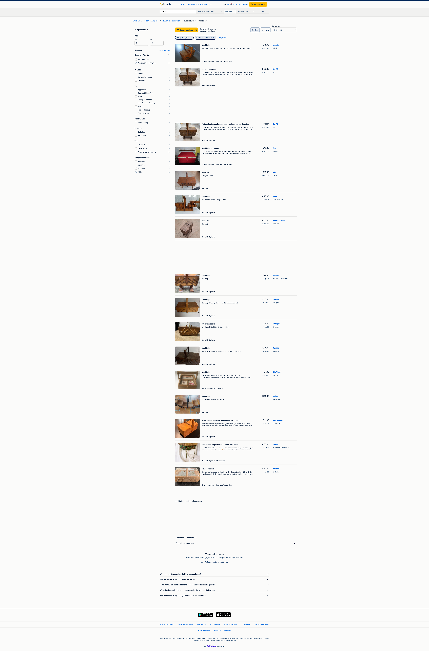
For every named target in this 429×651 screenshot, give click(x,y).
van (136, 39)
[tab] (255, 30)
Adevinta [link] (217, 631)
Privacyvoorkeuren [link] (262, 624)
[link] (168, 4)
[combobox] (178, 12)
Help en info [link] (182, 4)
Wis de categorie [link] (164, 50)
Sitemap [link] (227, 631)
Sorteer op (276, 26)
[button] (235, 4)
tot (151, 39)
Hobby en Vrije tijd (183, 37)
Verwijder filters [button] (223, 37)
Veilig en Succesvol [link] (185, 624)
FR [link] (268, 4)
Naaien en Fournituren (204, 37)
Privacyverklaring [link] (230, 624)
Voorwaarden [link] (192, 4)
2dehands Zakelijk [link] (167, 624)
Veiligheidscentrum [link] (204, 4)
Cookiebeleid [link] (246, 624)
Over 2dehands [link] (204, 631)
